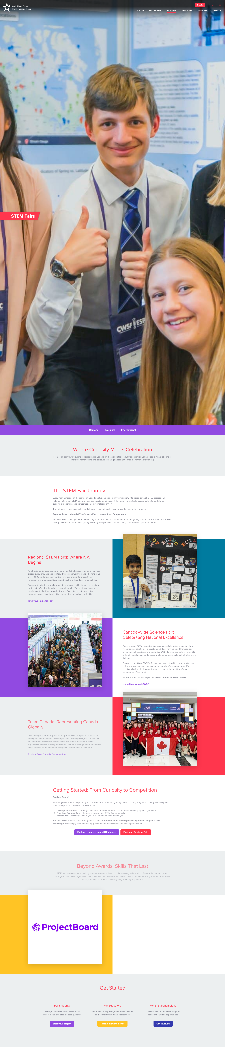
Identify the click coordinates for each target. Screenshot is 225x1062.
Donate (200, 5)
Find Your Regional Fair (40, 601)
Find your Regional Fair (135, 832)
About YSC (217, 10)
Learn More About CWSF (136, 684)
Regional (94, 430)
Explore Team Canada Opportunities (47, 754)
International (128, 430)
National (110, 430)
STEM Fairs (171, 10)
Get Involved (187, 10)
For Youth (140, 10)
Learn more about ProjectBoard (139, 953)
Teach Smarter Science (112, 1023)
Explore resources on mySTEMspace (96, 832)
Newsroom (202, 10)
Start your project (62, 1023)
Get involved (163, 1023)
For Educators (155, 10)
